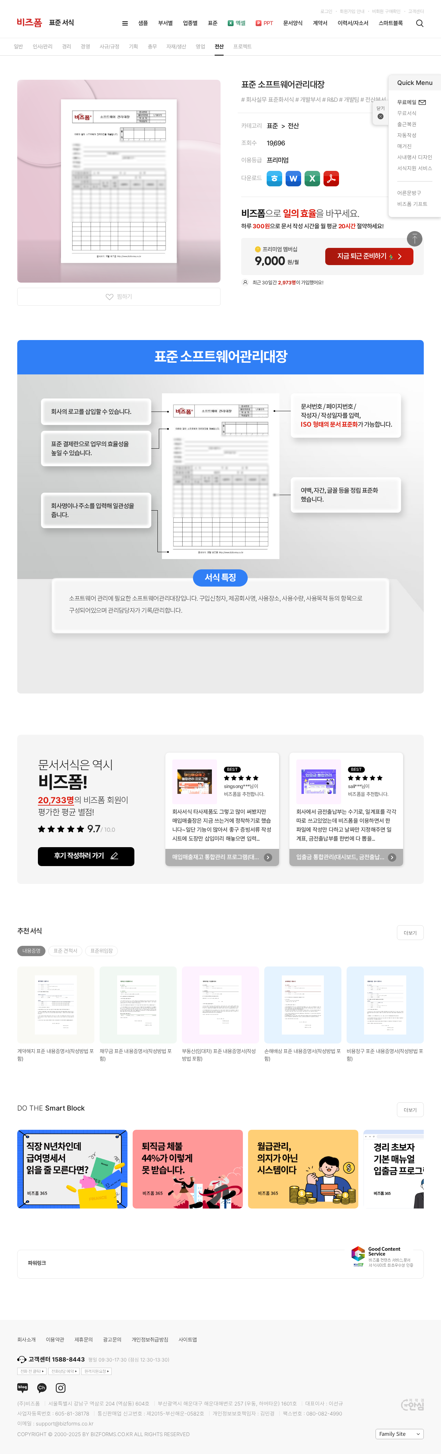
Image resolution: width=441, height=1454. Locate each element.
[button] (432, 1005)
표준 (272, 126)
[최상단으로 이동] (414, 239)
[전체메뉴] (125, 23)
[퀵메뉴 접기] (380, 113)
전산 (293, 126)
